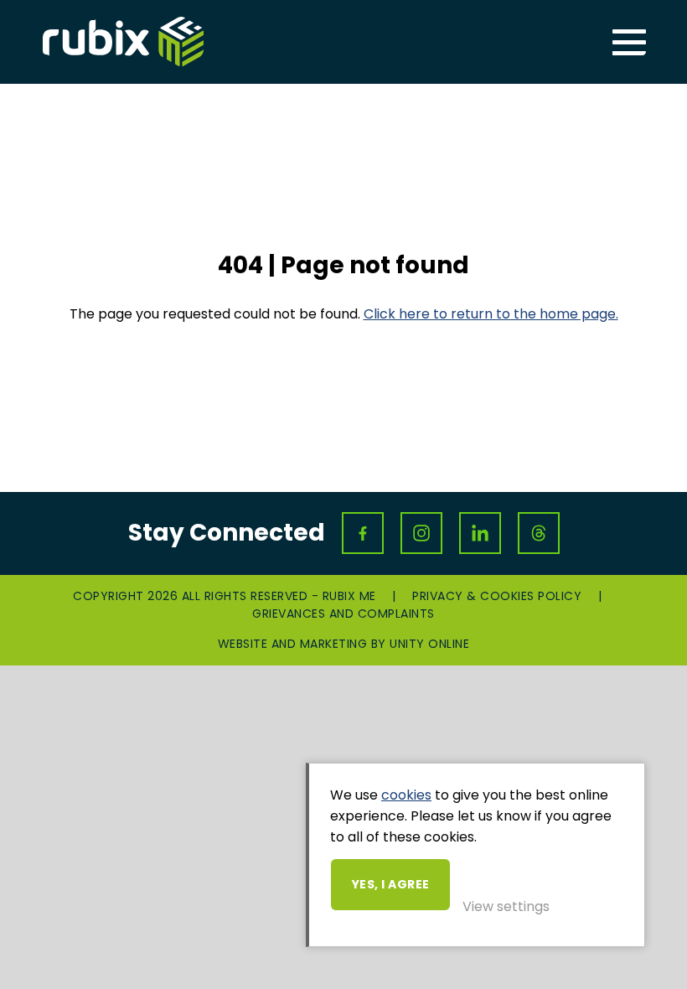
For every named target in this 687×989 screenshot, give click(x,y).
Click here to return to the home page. (491, 314)
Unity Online (429, 643)
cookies (406, 795)
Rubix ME (123, 42)
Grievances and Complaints (343, 613)
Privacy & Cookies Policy (496, 596)
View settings (506, 906)
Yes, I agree (391, 884)
